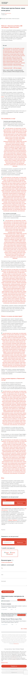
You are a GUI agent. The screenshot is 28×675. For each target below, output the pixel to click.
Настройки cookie (14, 669)
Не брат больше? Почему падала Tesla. (11, 619)
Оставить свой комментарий (6, 562)
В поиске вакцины (6, 604)
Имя (2, 568)
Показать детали (4, 662)
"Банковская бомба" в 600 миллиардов (12, 68)
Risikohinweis (16, 643)
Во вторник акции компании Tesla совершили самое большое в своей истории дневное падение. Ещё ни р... (13, 622)
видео (2, 96)
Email (2, 574)
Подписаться (20, 503)
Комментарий (3, 581)
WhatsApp (15, 520)
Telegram (10, 520)
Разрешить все (14, 666)
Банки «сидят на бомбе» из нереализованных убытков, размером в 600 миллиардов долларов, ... (13, 72)
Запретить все (14, 672)
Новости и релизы (8, 13)
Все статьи (24, 628)
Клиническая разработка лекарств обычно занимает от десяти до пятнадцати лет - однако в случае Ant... (14, 606)
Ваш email (4, 500)
